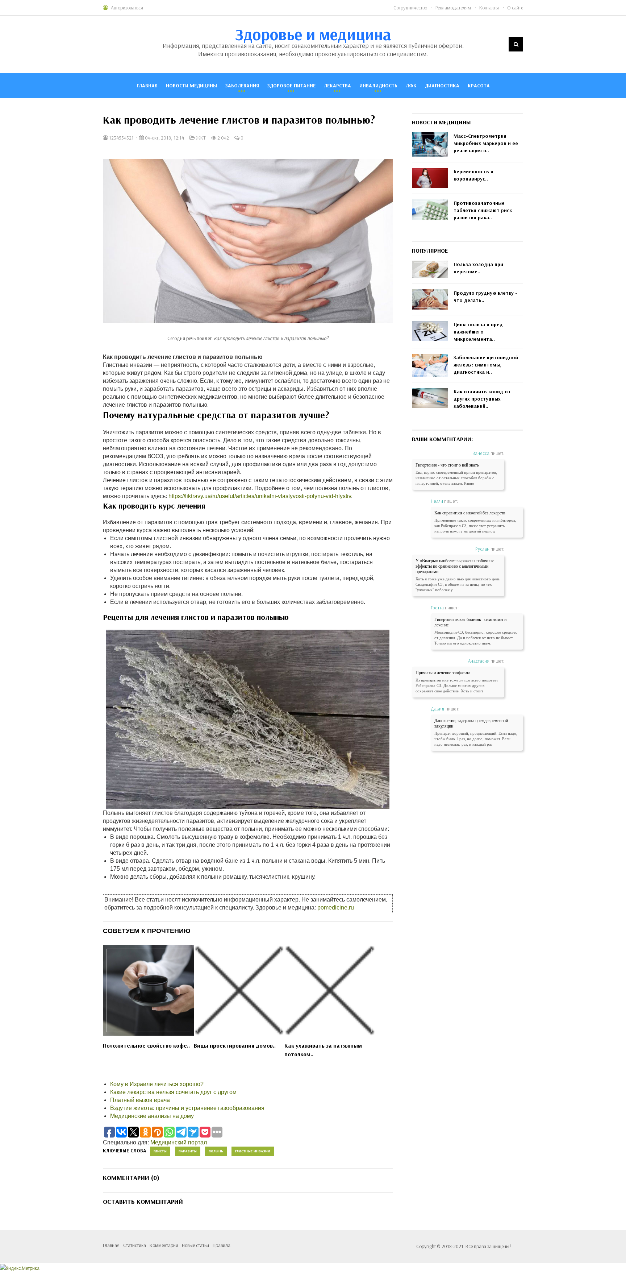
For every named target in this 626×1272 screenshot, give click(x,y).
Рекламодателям (453, 7)
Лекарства (337, 85)
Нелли (437, 501)
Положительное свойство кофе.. (146, 1045)
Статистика (134, 1245)
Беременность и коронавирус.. (473, 175)
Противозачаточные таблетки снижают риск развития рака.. (483, 210)
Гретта (437, 607)
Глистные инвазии (252, 1151)
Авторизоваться (127, 7)
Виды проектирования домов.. (235, 1045)
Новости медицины (191, 85)
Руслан (482, 549)
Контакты (489, 7)
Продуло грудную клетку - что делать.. (485, 296)
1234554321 (121, 137)
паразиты (188, 1151)
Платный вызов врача (140, 1100)
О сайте (515, 7)
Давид (438, 709)
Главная (147, 85)
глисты (160, 1151)
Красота (479, 85)
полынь (216, 1151)
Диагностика (442, 85)
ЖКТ (201, 137)
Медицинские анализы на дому (152, 1116)
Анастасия (478, 661)
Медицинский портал (178, 1142)
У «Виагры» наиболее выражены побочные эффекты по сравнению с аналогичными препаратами (455, 566)
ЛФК (411, 85)
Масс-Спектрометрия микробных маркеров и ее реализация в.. (486, 143)
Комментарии (164, 1245)
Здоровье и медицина (313, 34)
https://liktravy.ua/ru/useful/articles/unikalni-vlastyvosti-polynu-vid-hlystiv (259, 496)
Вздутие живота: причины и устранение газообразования (187, 1108)
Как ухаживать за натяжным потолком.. (323, 1050)
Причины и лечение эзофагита (443, 672)
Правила (221, 1245)
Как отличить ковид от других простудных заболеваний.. (482, 398)
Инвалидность (378, 85)
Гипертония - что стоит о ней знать (447, 465)
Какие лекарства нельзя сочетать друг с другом (173, 1092)
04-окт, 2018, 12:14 (164, 137)
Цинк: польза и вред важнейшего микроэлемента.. (478, 331)
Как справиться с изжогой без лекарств (469, 512)
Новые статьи (195, 1245)
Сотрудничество (410, 7)
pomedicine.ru (335, 907)
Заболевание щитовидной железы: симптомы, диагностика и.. (486, 364)
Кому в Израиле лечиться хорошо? (157, 1084)
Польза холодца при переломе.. (478, 268)
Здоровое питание (291, 85)
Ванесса (480, 453)
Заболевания (242, 85)
